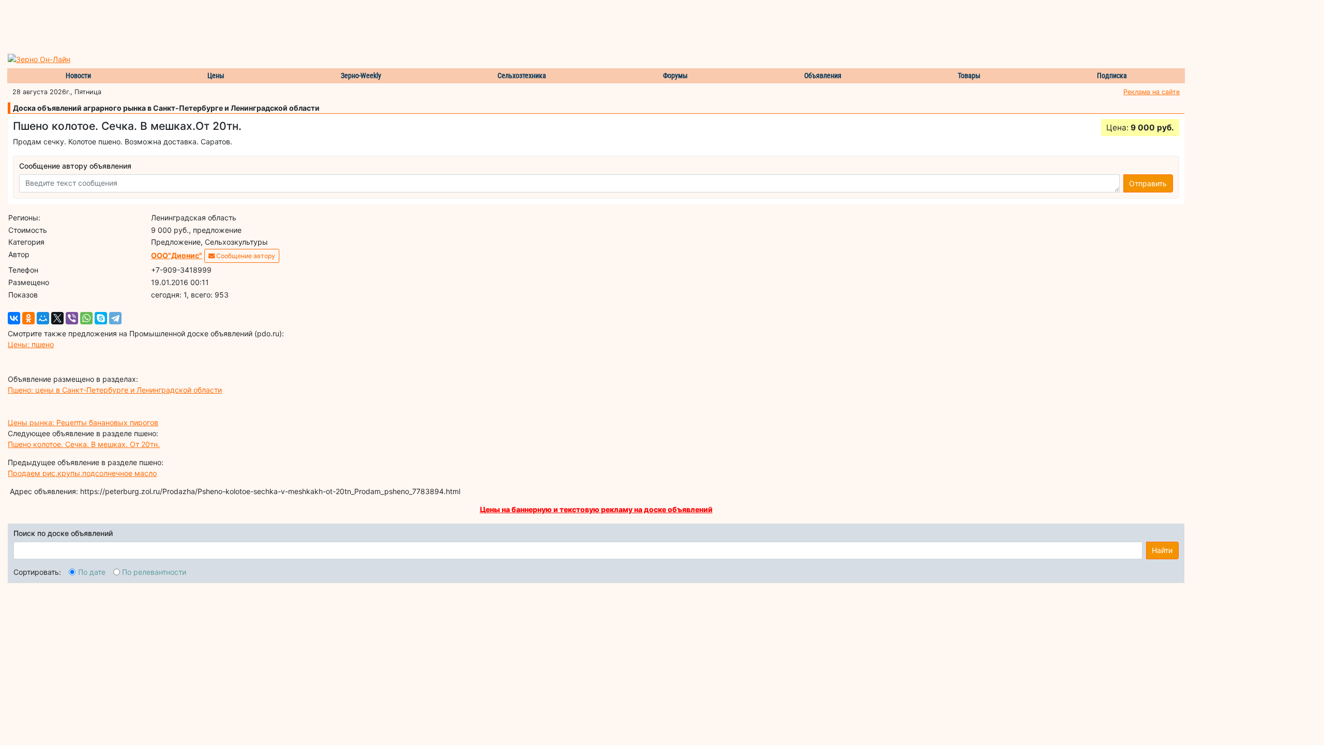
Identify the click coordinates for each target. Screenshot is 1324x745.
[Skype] (101, 318)
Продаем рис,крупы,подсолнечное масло (82, 473)
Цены (215, 75)
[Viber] (72, 318)
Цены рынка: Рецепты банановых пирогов (83, 422)
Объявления (822, 75)
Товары (969, 75)
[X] (57, 318)
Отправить (1148, 183)
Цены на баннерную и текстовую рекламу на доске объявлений (596, 509)
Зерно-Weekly (361, 75)
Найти (1162, 550)
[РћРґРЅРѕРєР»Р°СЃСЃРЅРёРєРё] (28, 318)
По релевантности (154, 572)
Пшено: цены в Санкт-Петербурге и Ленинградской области (115, 389)
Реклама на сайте (1151, 92)
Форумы (675, 75)
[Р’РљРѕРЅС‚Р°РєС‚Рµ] (14, 318)
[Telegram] (115, 318)
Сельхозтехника (522, 75)
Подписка (1112, 75)
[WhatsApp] (86, 318)
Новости (78, 75)
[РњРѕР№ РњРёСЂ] (43, 318)
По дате (92, 572)
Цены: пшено (31, 344)
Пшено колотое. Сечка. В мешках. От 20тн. (84, 444)
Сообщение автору (245, 256)
